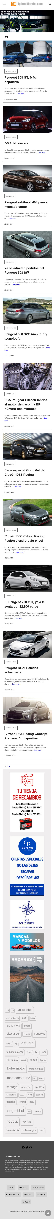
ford (44, 1052)
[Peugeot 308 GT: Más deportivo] (27, 54)
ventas (27, 1121)
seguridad (15, 1111)
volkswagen (29, 1130)
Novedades (11, 71)
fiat (36, 1052)
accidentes (24, 1009)
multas (39, 1086)
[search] (49, 3)
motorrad (26, 1087)
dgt (16, 1044)
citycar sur (13, 1033)
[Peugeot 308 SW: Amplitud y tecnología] (27, 310)
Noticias (10, 196)
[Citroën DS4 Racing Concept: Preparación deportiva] (27, 710)
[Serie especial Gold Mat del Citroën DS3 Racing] (27, 446)
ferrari (29, 1052)
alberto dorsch (12, 1018)
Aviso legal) (42, 1160)
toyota (12, 1121)
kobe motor (16, 1068)
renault (22, 1102)
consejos (39, 1033)
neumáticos (11, 1095)
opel (30, 1095)
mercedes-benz (18, 1078)
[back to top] (48, 1213)
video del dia (13, 1130)
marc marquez (36, 1069)
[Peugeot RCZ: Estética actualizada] (27, 644)
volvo (41, 1130)
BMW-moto (13, 1025)
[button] (27, 802)
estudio (27, 1043)
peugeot (39, 1095)
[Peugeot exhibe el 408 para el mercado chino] (27, 178)
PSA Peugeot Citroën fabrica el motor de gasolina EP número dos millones (25, 404)
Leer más (20, 94)
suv (29, 1111)
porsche (11, 1102)
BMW (32, 1018)
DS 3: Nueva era (16, 143)
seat (31, 1101)
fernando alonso (15, 1052)
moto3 (41, 1078)
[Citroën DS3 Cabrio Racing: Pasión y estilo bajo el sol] (27, 512)
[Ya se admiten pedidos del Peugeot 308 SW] (27, 244)
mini (34, 1078)
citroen (27, 1026)
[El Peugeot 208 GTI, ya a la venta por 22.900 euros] (27, 578)
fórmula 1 (12, 1059)
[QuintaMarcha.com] (27, 4)
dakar (9, 1043)
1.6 (7, 1010)
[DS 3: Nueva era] (27, 119)
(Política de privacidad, (32, 1160)
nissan (22, 1095)
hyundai (43, 1060)
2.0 (13, 1010)
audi (24, 1018)
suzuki (37, 1111)
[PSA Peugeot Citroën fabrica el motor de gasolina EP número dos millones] (27, 376)
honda (33, 1059)
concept (26, 1034)
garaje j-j (23, 1060)
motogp (12, 1087)
